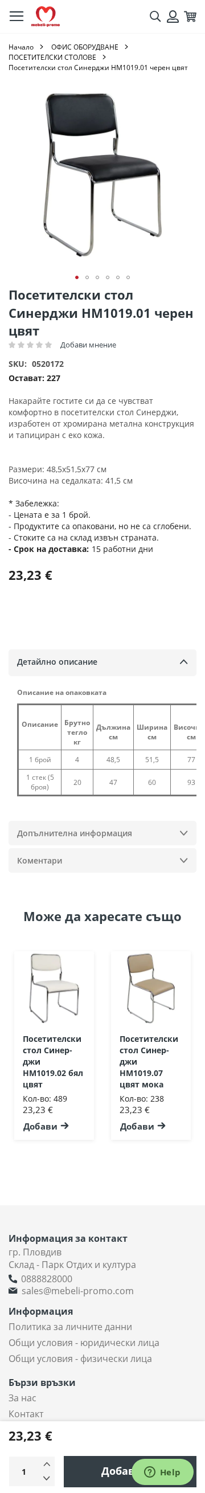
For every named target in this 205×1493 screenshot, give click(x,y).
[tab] (102, 662)
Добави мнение (88, 344)
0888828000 (46, 1278)
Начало (21, 47)
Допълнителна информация (74, 833)
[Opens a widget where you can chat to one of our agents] (162, 1473)
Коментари (39, 860)
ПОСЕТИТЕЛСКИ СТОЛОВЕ (52, 57)
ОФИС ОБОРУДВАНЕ (84, 47)
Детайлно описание (57, 661)
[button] (77, 277)
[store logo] (45, 16)
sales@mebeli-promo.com (78, 1290)
